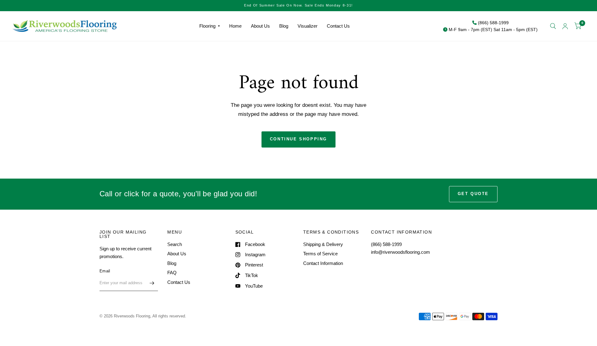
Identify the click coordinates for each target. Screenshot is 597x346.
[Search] (553, 26)
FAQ (172, 272)
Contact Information (323, 263)
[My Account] (565, 26)
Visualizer (307, 26)
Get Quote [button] (473, 193)
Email (105, 271)
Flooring (207, 26)
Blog (283, 26)
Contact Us (338, 26)
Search (174, 244)
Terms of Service (320, 253)
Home (235, 26)
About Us (260, 26)
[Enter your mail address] (152, 283)
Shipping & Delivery (323, 244)
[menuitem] (209, 26)
